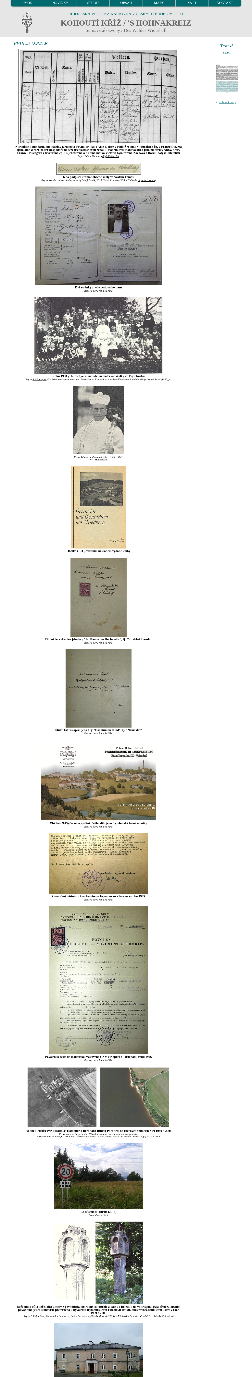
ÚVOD (27, 3)
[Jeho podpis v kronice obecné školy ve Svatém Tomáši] (98, 169)
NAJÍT (192, 3)
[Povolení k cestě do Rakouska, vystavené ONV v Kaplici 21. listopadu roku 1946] (98, 980)
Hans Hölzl (101, 459)
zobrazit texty (227, 102)
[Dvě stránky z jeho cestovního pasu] (98, 236)
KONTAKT (225, 3)
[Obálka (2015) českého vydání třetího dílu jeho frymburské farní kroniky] (98, 780)
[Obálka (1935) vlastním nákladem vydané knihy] (98, 507)
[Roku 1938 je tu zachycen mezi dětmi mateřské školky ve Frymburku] (98, 335)
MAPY (159, 3)
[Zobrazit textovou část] (227, 78)
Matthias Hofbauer (67, 1130)
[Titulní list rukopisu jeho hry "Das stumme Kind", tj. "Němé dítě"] (98, 688)
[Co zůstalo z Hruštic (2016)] (98, 1176)
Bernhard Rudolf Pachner (100, 1130)
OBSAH (126, 3)
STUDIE (93, 3)
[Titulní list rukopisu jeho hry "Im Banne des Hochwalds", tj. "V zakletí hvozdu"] (98, 597)
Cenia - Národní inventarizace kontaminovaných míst (109, 1134)
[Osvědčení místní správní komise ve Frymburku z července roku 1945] (98, 863)
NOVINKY (60, 3)
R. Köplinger (39, 379)
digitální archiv (110, 156)
